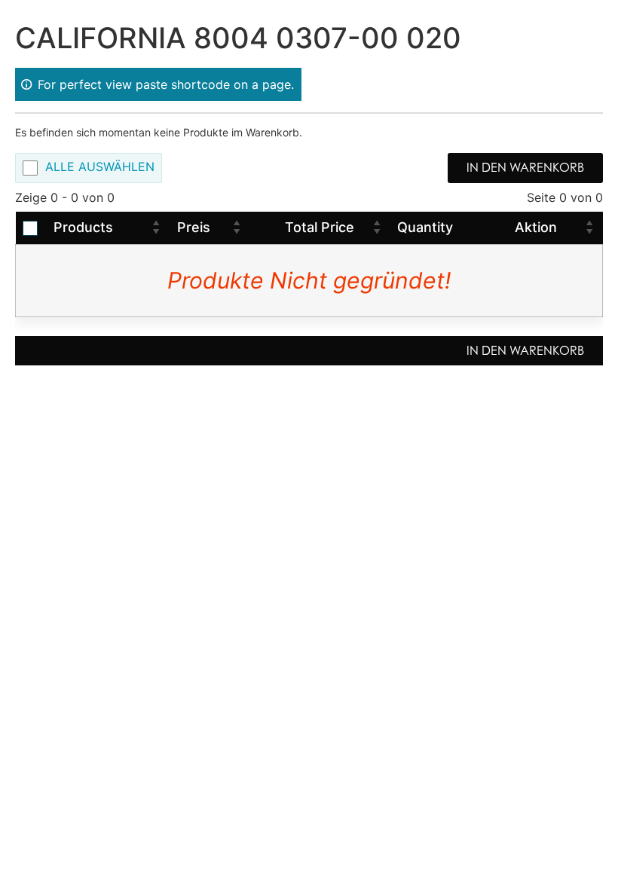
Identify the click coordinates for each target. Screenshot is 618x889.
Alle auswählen (99, 167)
